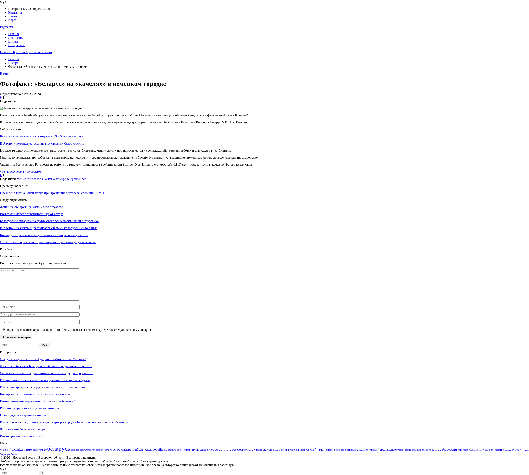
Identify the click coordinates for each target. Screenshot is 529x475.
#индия (249, 450)
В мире (13, 41)
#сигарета (463, 449)
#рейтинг (436, 450)
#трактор (35, 171)
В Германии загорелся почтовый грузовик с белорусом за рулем (45, 380)
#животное (207, 449)
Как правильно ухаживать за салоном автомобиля (35, 394)
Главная (13, 34)
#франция (5, 454)
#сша (486, 449)
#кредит (285, 450)
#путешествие (402, 449)
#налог (320, 449)
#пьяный (416, 449)
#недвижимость (335, 449)
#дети (179, 449)
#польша (386, 449)
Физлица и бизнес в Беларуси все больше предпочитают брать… (46, 366)
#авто (28, 449)
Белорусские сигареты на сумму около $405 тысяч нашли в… (43, 136)
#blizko (4, 449)
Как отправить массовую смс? (21, 436)
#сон (479, 450)
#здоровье (238, 449)
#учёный (524, 450)
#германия (21, 171)
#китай (267, 449)
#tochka (16, 449)
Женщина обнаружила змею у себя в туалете (31, 207)
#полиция (371, 449)
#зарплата (223, 449)
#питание (360, 450)
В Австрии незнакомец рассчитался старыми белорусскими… (44, 143)
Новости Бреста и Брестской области (26, 52)
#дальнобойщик (155, 449)
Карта (12, 20)
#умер (515, 449)
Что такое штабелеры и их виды (22, 429)
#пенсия (350, 449)
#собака (473, 450)
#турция (507, 450)
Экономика (16, 37)
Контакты (15, 12)
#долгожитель (191, 450)
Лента (12, 16)
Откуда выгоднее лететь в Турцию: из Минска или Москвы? (43, 359)
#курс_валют (297, 449)
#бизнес (75, 449)
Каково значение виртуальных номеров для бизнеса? (37, 401)
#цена (14, 454)
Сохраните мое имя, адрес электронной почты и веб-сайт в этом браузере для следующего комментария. (78, 330)
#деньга (172, 449)
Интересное (16, 45)
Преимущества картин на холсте (23, 415)
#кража (276, 450)
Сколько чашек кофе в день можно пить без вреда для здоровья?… (46, 373)
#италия (258, 449)
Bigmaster (6, 27)
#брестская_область (102, 449)
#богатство (85, 449)
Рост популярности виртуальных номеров (29, 408)
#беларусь (7, 171)
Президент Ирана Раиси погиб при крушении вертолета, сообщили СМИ (52, 193)
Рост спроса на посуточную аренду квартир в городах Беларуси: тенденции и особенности (64, 422)
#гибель (138, 449)
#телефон (496, 449)
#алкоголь (38, 450)
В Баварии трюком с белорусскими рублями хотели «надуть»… (45, 387)
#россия (449, 449)
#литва (310, 449)
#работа (426, 449)
